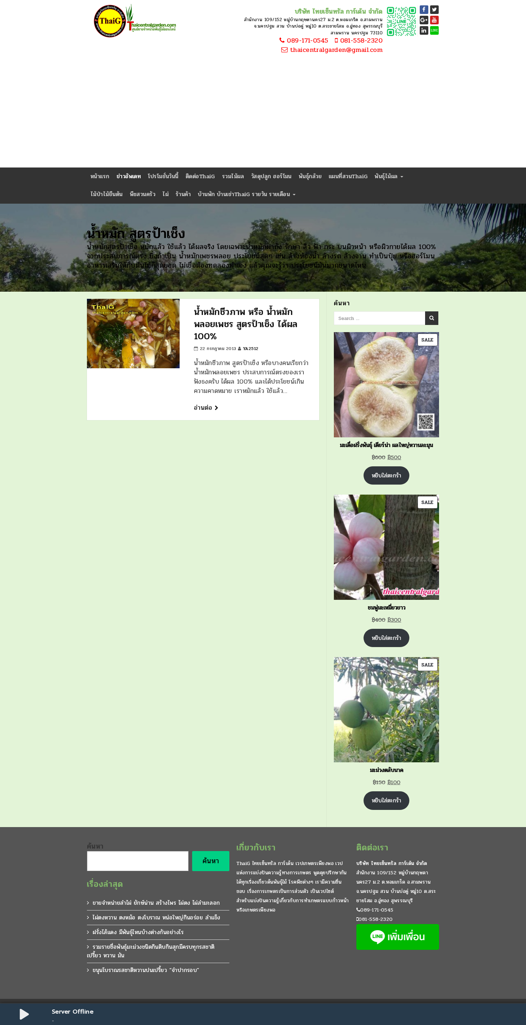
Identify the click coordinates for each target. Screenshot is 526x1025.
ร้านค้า (183, 194)
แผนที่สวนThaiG (348, 176)
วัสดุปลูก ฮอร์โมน (271, 176)
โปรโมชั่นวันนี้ (163, 176)
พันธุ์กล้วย (310, 176)
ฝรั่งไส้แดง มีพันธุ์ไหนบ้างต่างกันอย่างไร (138, 932)
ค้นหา (95, 846)
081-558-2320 (360, 40)
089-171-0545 (306, 40)
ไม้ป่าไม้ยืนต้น (107, 194)
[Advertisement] (263, 114)
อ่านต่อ (204, 407)
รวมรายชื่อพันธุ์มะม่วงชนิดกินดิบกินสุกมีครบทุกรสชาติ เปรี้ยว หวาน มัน (151, 951)
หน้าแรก (100, 176)
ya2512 (251, 348)
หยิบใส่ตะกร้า (386, 475)
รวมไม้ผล (233, 176)
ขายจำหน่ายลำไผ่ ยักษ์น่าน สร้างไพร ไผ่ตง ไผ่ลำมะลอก (156, 902)
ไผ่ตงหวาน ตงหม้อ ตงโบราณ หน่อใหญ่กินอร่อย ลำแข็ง (156, 917)
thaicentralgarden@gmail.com (335, 50)
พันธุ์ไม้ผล (387, 176)
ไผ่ (165, 194)
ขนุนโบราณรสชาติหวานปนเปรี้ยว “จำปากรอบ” (146, 970)
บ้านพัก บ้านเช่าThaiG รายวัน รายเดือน (245, 194)
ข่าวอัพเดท (129, 176)
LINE (434, 30)
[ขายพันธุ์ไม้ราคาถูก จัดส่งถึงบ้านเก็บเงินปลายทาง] (133, 21)
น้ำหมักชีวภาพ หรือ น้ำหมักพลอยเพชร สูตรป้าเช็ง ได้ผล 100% (246, 324)
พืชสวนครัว (143, 194)
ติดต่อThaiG (200, 176)
